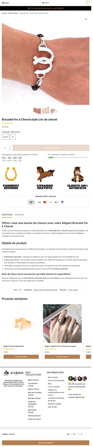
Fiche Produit (7, 215)
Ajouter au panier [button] (62, 357)
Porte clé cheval (34, 419)
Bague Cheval (33, 389)
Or (13, 137)
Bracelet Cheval (51, 290)
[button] (86, 19)
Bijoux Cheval (13, 13)
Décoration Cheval (32, 411)
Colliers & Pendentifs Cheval (32, 404)
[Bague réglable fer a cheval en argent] (62, 323)
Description (19, 215)
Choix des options (21, 357)
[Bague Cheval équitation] (21, 323)
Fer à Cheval (73, 290)
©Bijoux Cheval (8, 434)
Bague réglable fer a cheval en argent (60, 346)
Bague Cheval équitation (14, 346)
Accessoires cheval (33, 384)
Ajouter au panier (51, 148)
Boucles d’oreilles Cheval (35, 393)
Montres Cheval (34, 416)
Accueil (4, 13)
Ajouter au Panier (45, 443)
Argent (5, 137)
